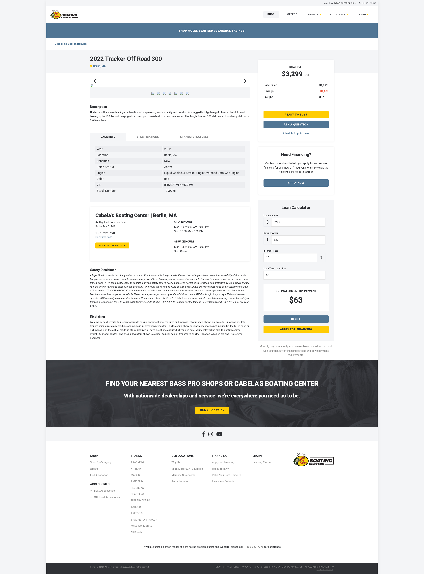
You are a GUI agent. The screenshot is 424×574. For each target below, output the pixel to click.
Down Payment (272, 237)
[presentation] (95, 81)
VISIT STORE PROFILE (112, 245)
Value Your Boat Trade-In (226, 475)
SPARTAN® (137, 494)
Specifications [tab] (148, 136)
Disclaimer (247, 567)
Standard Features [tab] (194, 136)
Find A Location (212, 410)
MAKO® (135, 475)
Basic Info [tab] (108, 136)
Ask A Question (296, 124)
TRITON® (137, 513)
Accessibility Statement (317, 567)
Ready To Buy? (296, 114)
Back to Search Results (72, 43)
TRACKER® (137, 462)
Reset (296, 319)
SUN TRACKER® (140, 500)
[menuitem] (100, 465)
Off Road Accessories (106, 497)
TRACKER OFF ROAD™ (144, 519)
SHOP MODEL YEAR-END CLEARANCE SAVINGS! (212, 30)
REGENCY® (137, 487)
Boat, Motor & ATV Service (187, 468)
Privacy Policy (232, 567)
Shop (271, 14)
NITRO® (136, 468)
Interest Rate (293, 254)
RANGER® (137, 481)
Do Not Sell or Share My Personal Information (279, 567)
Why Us (175, 462)
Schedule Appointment (296, 133)
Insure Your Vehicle (223, 481)
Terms (217, 567)
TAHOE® (136, 507)
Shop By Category (100, 462)
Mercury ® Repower (183, 475)
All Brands (136, 532)
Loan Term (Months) (275, 268)
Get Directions (103, 237)
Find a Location (180, 481)
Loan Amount (271, 219)
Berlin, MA (99, 66)
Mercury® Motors (141, 526)
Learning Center (262, 462)
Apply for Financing (296, 329)
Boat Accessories (104, 490)
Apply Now (296, 182)
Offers (292, 14)
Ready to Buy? (220, 468)
